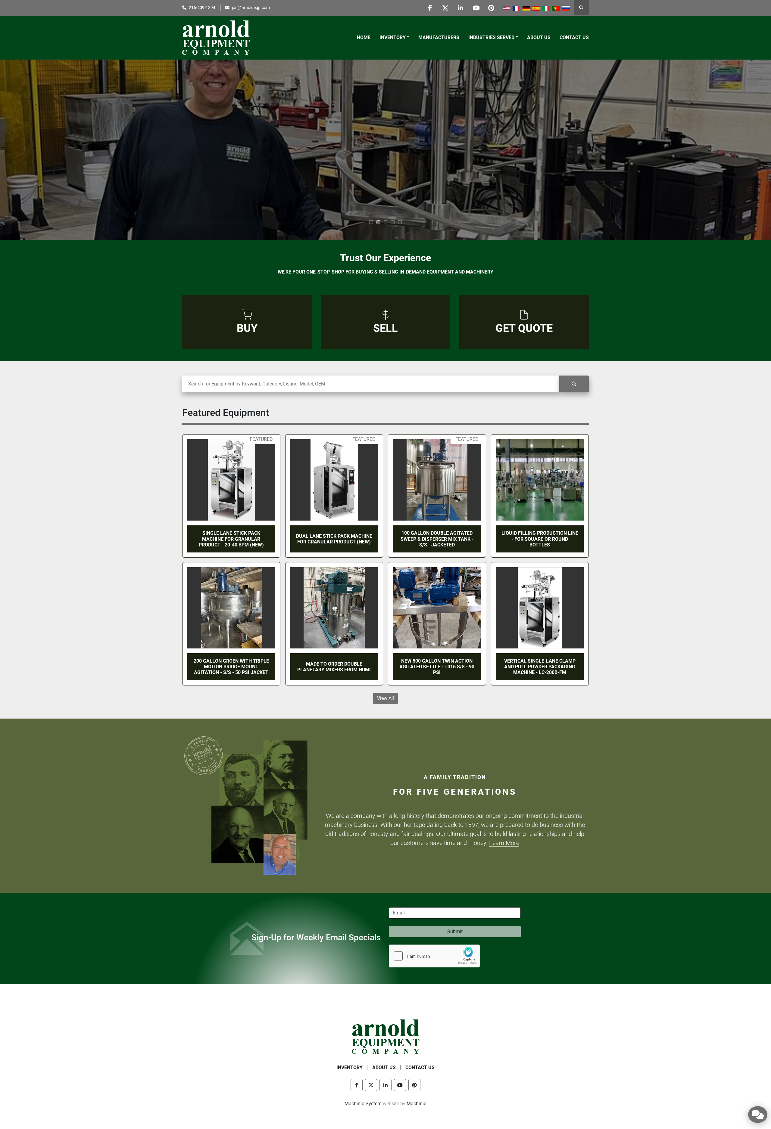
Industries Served (491, 37)
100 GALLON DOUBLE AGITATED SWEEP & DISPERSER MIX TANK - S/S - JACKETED (437, 538)
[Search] (574, 384)
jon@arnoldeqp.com (251, 7)
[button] (394, 37)
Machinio (416, 1103)
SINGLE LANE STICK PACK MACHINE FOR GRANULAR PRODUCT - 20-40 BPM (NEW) (231, 538)
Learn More (504, 842)
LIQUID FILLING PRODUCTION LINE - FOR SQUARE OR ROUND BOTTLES (539, 538)
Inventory (392, 37)
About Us (539, 37)
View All (385, 698)
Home (363, 37)
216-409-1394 (202, 7)
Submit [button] (455, 931)
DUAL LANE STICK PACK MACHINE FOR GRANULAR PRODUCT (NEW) (334, 539)
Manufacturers (438, 37)
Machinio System (363, 1103)
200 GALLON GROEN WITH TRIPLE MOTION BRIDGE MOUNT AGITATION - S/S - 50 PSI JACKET (231, 666)
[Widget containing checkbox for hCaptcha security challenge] (434, 956)
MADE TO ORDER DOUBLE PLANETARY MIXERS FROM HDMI (334, 667)
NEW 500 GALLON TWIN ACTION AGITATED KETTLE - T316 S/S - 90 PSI (436, 666)
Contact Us (574, 37)
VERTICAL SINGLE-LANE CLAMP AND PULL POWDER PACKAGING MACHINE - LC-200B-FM (540, 666)
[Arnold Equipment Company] (386, 1036)
